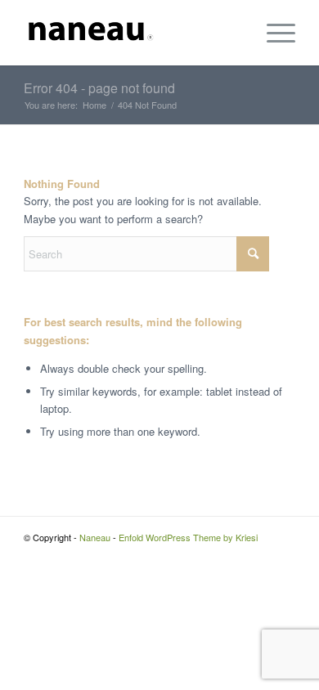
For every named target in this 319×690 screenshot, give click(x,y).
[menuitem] (272, 32)
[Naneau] (132, 32)
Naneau (94, 537)
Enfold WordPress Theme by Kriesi (188, 537)
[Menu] (272, 32)
